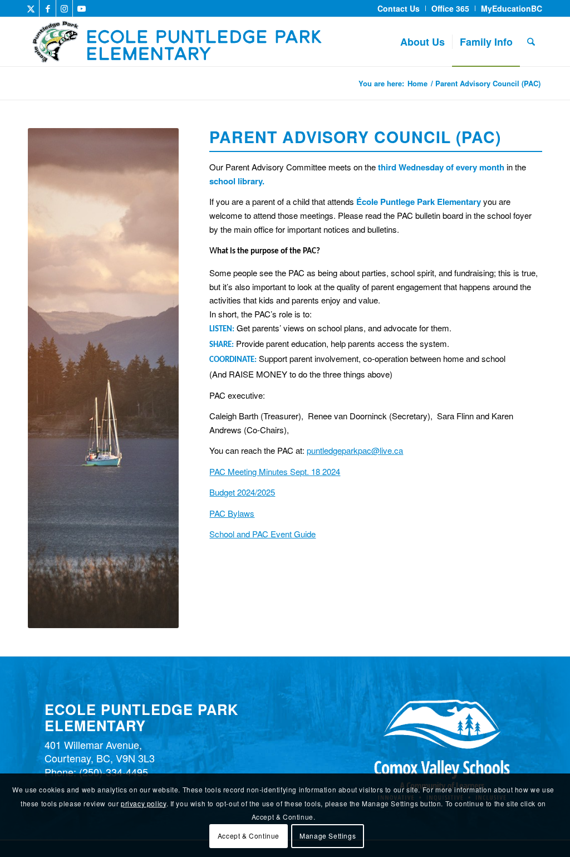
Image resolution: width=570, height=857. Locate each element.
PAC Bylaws (231, 513)
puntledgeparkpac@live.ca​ (355, 450)
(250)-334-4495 (113, 772)
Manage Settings (327, 835)
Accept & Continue (248, 835)
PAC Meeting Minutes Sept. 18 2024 (274, 471)
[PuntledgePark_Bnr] (213, 41)
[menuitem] (399, 8)
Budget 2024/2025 (242, 492)
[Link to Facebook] (48, 8)
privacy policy (143, 803)
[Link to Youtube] (81, 8)
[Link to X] (31, 8)
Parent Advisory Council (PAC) (100, 82)
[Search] (531, 41)
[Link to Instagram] (64, 8)
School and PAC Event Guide (262, 534)
